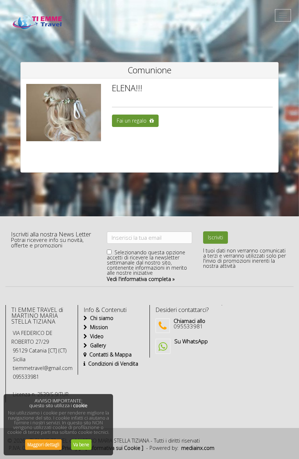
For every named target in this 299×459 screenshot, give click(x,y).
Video (95, 336)
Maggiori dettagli (43, 444)
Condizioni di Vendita (111, 363)
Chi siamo (100, 318)
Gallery (96, 345)
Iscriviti (215, 237)
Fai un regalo (133, 120)
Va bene (81, 444)
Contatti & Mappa (109, 354)
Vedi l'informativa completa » (141, 278)
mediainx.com (197, 447)
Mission (97, 327)
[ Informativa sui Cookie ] (114, 447)
